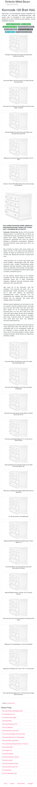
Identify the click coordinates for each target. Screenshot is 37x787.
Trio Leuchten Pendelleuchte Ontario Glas (13, 734)
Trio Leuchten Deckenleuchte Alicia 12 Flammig (15, 744)
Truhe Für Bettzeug (7, 727)
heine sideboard (26, 24)
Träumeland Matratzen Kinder (10, 763)
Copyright (30, 783)
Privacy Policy (21, 783)
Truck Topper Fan (7, 750)
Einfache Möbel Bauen (17, 1)
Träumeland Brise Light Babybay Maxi (12, 711)
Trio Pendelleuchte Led (8, 714)
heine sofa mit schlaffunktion (26, 27)
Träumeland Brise (7, 721)
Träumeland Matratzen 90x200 (10, 757)
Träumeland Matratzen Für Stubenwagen (13, 737)
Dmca (5, 783)
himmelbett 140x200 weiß (13, 24)
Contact (12, 783)
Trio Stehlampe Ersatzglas (9, 717)
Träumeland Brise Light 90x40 (10, 730)
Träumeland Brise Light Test (9, 767)
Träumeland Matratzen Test (9, 724)
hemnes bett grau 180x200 (25, 29)
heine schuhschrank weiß (10, 27)
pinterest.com (11, 703)
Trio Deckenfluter (6, 770)
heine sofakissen (9, 32)
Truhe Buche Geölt (7, 760)
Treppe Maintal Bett (7, 747)
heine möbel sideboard (11, 29)
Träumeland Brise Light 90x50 (10, 740)
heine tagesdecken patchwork (24, 32)
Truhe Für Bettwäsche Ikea (9, 773)
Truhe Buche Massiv (7, 753)
